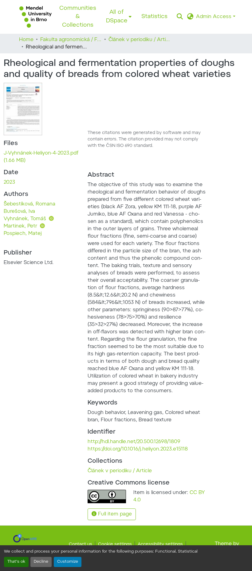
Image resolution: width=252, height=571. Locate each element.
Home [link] (26, 39)
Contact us (80, 544)
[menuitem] (119, 17)
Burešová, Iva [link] (19, 211)
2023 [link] (9, 182)
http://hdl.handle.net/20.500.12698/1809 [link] (134, 441)
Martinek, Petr (21, 226)
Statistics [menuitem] (154, 17)
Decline (41, 562)
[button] (35, 17)
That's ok (16, 562)
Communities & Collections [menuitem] (77, 17)
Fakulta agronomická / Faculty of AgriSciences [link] (71, 39)
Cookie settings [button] (115, 544)
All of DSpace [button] (117, 17)
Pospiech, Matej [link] (23, 233)
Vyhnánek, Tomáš (26, 219)
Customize (67, 562)
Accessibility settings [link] (160, 544)
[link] (42, 157)
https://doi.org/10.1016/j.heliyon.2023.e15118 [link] (138, 449)
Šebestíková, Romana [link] (29, 204)
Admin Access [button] (214, 16)
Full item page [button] (114, 514)
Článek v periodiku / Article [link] (139, 39)
